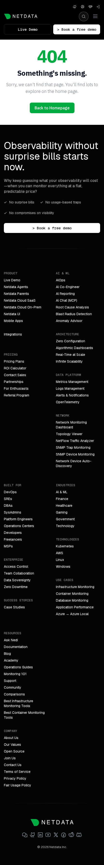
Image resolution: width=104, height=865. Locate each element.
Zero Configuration (70, 341)
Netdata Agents (16, 287)
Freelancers (13, 539)
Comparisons (14, 694)
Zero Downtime (16, 587)
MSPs (8, 546)
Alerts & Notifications (72, 395)
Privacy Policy (15, 778)
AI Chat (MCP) (66, 300)
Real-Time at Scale (70, 354)
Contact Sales (15, 375)
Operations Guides (18, 667)
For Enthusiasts (16, 388)
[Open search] (84, 16)
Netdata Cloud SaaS (20, 300)
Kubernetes (65, 546)
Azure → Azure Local (72, 614)
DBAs (8, 505)
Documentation (16, 647)
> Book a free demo (76, 29)
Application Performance (75, 607)
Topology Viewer (69, 434)
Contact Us (13, 765)
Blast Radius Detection (74, 314)
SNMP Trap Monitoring (73, 447)
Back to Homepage (52, 107)
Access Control (16, 566)
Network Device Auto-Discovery (73, 463)
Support (10, 681)
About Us (11, 738)
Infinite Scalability (69, 361)
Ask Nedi (11, 640)
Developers (13, 532)
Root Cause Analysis (72, 307)
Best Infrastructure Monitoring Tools (18, 703)
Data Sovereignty (17, 580)
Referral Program (16, 395)
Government (65, 519)
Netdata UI (12, 314)
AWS (59, 553)
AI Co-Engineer (68, 287)
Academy (11, 660)
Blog (7, 653)
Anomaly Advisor (69, 321)
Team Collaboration (19, 573)
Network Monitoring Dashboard (71, 424)
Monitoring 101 (15, 674)
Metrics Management (72, 382)
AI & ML (61, 492)
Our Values (12, 744)
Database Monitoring (72, 600)
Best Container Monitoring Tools (24, 715)
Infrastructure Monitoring (75, 587)
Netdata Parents (16, 293)
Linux (60, 560)
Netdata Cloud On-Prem (22, 307)
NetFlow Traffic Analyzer (75, 441)
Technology (65, 526)
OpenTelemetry (68, 402)
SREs (8, 499)
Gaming (61, 512)
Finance (62, 499)
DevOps (10, 492)
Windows (63, 566)
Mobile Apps (13, 321)
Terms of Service (17, 771)
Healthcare (64, 505)
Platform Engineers (18, 519)
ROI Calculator (15, 368)
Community (12, 687)
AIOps (60, 280)
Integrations (13, 334)
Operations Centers (19, 526)
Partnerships (13, 382)
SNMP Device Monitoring (75, 454)
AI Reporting (65, 293)
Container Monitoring (72, 593)
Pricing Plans (14, 361)
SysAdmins (12, 512)
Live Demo (27, 29)
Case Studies (14, 607)
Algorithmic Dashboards (74, 348)
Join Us (10, 758)
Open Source (14, 751)
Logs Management (70, 388)
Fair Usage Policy (17, 785)
